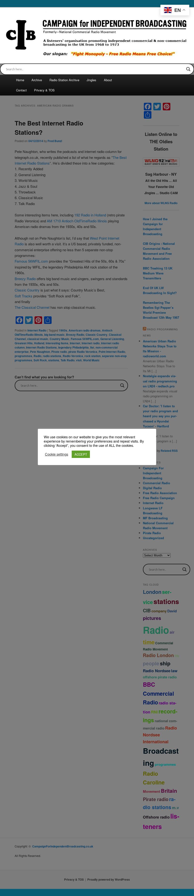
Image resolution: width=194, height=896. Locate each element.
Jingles (91, 80)
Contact (21, 90)
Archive (36, 80)
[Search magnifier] (188, 69)
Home (20, 80)
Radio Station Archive (64, 80)
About (108, 80)
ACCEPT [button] (81, 454)
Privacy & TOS (44, 90)
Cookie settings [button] (56, 454)
